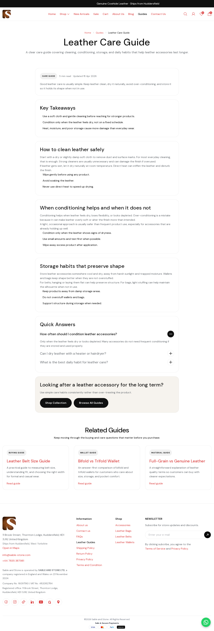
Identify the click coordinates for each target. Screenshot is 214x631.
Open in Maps (11, 548)
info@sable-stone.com (16, 555)
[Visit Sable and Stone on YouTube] (41, 602)
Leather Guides (85, 542)
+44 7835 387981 (13, 560)
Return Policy (84, 553)
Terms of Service (155, 548)
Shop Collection (55, 403)
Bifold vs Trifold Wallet (99, 461)
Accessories (122, 525)
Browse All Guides (91, 403)
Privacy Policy (84, 559)
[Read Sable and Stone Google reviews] (49, 602)
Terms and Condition (89, 565)
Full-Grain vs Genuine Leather (177, 461)
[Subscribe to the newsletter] (207, 534)
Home (88, 32)
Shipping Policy (85, 548)
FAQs (79, 536)
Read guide (13, 483)
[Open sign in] (193, 14)
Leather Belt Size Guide (28, 461)
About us (82, 525)
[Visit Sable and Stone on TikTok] (23, 602)
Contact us (83, 531)
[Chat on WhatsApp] (206, 622)
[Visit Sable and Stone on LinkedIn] (32, 602)
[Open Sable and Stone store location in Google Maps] (58, 602)
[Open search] (185, 14)
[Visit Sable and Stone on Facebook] (6, 602)
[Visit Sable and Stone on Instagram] (15, 602)
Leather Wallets (124, 542)
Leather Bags (123, 531)
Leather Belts (123, 536)
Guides (99, 32)
